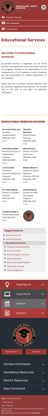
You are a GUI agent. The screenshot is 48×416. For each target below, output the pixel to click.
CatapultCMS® (20, 413)
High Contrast (8, 402)
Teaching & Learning (15, 266)
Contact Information (17, 364)
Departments (13, 230)
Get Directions (11, 352)
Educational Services (16, 243)
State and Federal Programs (18, 262)
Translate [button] (12, 29)
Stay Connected (14, 388)
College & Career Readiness (18, 247)
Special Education (14, 259)
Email (4, 141)
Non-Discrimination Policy (12, 398)
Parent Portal (14, 17)
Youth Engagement (15, 270)
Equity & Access (14, 251)
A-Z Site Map (8, 405)
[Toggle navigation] (44, 7)
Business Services (13, 235)
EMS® (29, 413)
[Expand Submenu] (3, 235)
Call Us (35, 352)
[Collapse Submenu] (4, 243)
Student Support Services (18, 255)
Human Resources (13, 239)
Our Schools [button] (13, 23)
